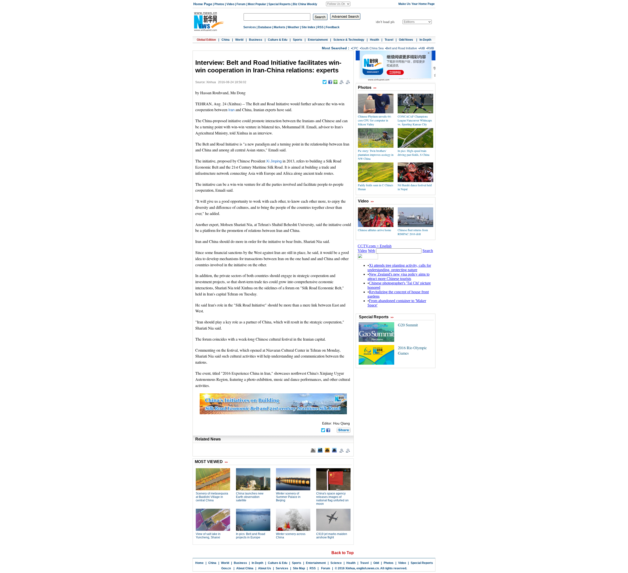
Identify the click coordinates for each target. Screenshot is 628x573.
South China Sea (372, 48)
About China (244, 568)
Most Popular (257, 4)
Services (249, 27)
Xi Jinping (274, 161)
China (226, 39)
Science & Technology (348, 39)
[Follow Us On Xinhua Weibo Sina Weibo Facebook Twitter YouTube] (338, 4)
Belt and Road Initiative (401, 48)
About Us (264, 568)
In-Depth (425, 39)
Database (265, 27)
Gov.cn (226, 568)
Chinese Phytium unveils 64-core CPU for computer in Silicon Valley (375, 120)
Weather (293, 27)
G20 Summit (408, 324)
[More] (335, 82)
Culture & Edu (277, 39)
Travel (389, 39)
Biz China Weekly (305, 4)
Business (255, 39)
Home (199, 563)
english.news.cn (367, 568)
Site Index (308, 27)
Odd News (406, 39)
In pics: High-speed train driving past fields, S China (413, 153)
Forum (241, 4)
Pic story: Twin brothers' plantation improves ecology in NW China (375, 154)
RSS (320, 27)
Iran (231, 110)
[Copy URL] (334, 450)
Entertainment (318, 39)
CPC (355, 48)
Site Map (299, 568)
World (239, 39)
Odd (376, 563)
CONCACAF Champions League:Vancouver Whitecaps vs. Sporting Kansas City (415, 120)
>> (374, 87)
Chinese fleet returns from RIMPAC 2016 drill (413, 232)
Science (336, 563)
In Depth (257, 563)
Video (230, 4)
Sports (297, 39)
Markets (279, 27)
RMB (430, 48)
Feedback (333, 27)
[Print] (327, 450)
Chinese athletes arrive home (374, 230)
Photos (219, 4)
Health (374, 39)
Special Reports (279, 4)
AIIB (422, 48)
